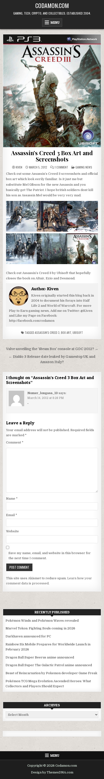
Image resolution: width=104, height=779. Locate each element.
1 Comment (61, 167)
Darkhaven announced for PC (28, 636)
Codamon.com (52, 5)
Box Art (66, 332)
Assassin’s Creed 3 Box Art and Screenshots (52, 156)
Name (12, 498)
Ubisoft (78, 332)
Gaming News (83, 167)
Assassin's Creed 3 (47, 332)
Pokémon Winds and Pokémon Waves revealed (42, 620)
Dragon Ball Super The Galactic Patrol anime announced (49, 665)
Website (12, 531)
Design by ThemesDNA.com (52, 772)
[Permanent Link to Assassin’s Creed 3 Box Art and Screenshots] (52, 90)
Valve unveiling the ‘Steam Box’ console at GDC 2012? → (52, 349)
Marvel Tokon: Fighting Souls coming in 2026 (40, 628)
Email (11, 515)
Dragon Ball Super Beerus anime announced (40, 657)
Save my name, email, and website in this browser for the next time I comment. (49, 555)
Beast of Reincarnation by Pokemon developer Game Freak (51, 673)
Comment (14, 442)
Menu (55, 22)
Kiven (19, 167)
